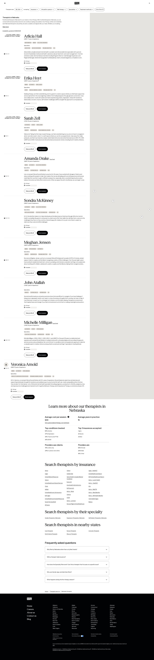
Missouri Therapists (72, 534)
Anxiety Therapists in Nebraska (52, 518)
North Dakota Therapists (51, 534)
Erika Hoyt (32, 78)
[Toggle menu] (21, 9)
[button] (149, 209)
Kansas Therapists (71, 531)
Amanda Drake (36, 158)
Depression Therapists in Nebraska (75, 518)
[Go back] (5, 3)
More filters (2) (100, 9)
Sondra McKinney (39, 200)
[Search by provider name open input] (149, 3)
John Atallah (34, 283)
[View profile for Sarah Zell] (13, 125)
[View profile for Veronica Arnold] (6, 364)
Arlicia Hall (33, 36)
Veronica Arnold (24, 364)
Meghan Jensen (37, 242)
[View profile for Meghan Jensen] (13, 249)
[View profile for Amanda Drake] (13, 165)
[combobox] (18, 9)
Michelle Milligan (38, 322)
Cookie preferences (114, 636)
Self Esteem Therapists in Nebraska (98, 518)
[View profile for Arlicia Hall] (13, 43)
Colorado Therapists (94, 531)
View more (6, 27)
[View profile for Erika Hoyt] (13, 85)
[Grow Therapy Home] (77, 3)
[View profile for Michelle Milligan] (13, 329)
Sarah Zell (32, 118)
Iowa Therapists (49, 531)
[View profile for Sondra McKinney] (13, 207)
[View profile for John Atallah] (13, 290)
